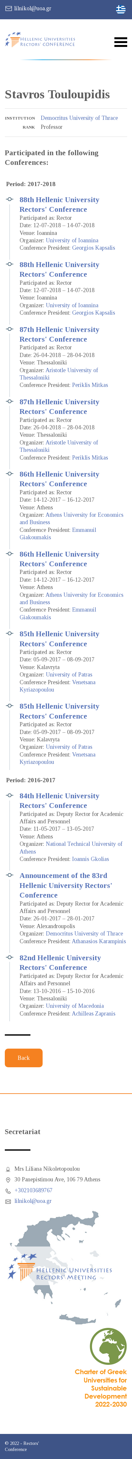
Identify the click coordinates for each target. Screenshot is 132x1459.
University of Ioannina (72, 240)
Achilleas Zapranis (93, 1013)
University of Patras (69, 674)
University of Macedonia (75, 1006)
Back (24, 1058)
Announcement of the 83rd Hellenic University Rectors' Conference (66, 885)
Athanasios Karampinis (99, 941)
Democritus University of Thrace (79, 118)
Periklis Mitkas (90, 385)
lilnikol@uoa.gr (32, 8)
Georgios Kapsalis (93, 248)
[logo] (44, 39)
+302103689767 (33, 1190)
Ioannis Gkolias (90, 859)
